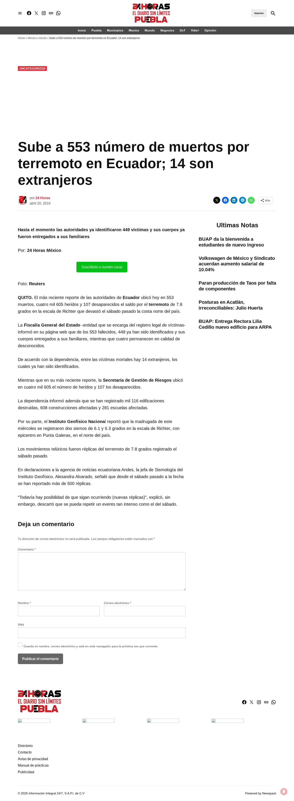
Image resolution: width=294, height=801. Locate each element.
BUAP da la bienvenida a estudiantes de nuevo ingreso (231, 242)
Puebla (96, 30)
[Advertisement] (147, 105)
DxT (183, 30)
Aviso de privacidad (33, 759)
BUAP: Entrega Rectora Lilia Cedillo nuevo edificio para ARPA (235, 324)
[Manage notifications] (283, 791)
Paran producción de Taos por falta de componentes (237, 285)
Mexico (134, 30)
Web (21, 624)
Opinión (210, 30)
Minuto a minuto (37, 38)
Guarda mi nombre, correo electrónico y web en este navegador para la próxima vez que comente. (90, 646)
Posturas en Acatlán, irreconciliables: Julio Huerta (231, 305)
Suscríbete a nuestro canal (102, 267)
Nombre (24, 603)
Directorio (25, 746)
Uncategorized (32, 68)
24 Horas (43, 198)
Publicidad (26, 772)
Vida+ (195, 30)
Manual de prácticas (33, 765)
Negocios (167, 30)
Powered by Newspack (260, 793)
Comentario (27, 549)
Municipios (115, 30)
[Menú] (20, 13)
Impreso (259, 13)
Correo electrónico (117, 603)
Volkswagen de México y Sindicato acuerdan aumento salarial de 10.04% (237, 264)
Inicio (82, 30)
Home (21, 38)
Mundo (150, 30)
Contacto (25, 752)
